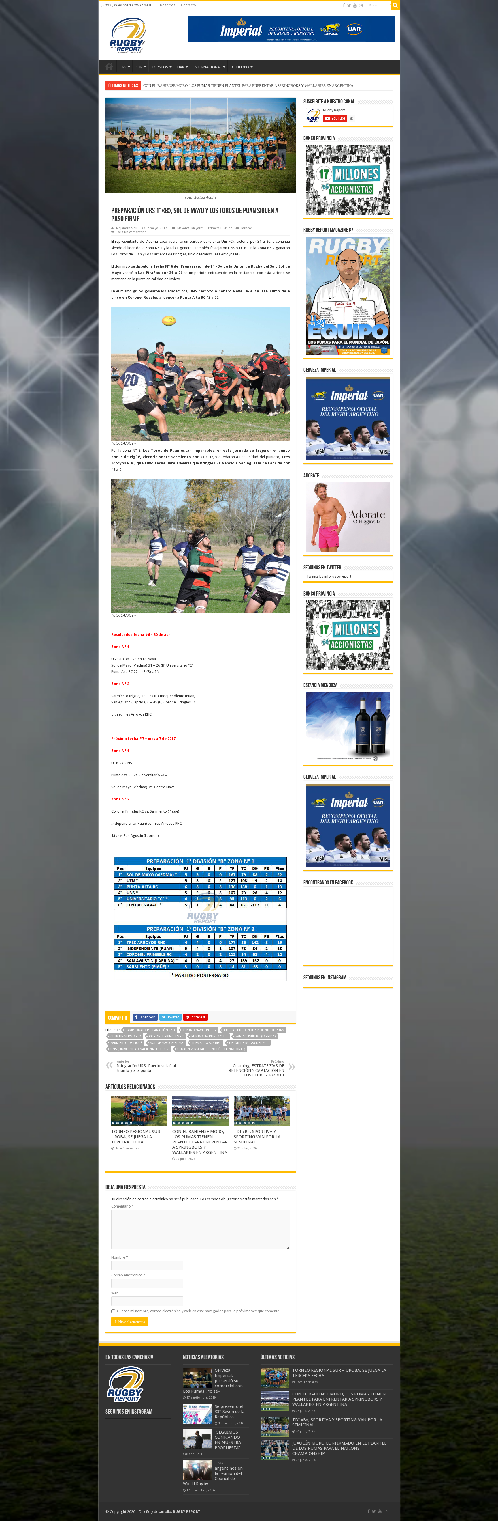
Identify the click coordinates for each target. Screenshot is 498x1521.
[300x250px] (348, 727)
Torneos (247, 228)
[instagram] (361, 5)
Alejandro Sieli (126, 228)
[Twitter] (349, 5)
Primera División (220, 228)
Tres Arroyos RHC (206, 1043)
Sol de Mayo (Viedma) (167, 1043)
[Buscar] (395, 5)
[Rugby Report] (127, 34)
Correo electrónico (128, 1275)
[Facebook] (344, 5)
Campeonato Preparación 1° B (150, 1030)
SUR (139, 67)
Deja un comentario (131, 232)
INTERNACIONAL (207, 67)
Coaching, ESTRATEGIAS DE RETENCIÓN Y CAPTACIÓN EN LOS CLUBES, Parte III (256, 1068)
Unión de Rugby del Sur (249, 1043)
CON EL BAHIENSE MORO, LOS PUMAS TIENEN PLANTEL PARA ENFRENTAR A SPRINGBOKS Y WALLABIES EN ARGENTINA (199, 1142)
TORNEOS (160, 67)
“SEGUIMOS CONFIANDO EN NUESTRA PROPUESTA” (228, 1439)
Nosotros (167, 5)
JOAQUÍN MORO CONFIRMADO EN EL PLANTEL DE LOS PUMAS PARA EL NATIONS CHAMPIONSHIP (227, 85)
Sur (236, 228)
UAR (180, 67)
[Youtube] (355, 5)
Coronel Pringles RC (166, 1036)
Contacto (188, 5)
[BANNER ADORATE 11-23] (348, 517)
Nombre (119, 1257)
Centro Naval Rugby (199, 1030)
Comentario (122, 1206)
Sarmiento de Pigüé (126, 1043)
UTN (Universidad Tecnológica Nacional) (211, 1049)
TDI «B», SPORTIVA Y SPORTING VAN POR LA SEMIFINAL (257, 1137)
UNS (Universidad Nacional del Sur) (139, 1049)
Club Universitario (125, 1036)
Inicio (108, 66)
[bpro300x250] (348, 179)
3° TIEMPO (240, 67)
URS (123, 67)
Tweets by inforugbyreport (328, 576)
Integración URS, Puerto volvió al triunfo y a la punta (146, 1066)
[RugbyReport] (291, 28)
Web (115, 1293)
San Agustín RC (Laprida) (255, 1036)
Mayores (183, 228)
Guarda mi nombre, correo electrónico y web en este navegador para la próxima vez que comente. (198, 1311)
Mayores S (198, 228)
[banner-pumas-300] (348, 418)
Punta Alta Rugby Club (209, 1036)
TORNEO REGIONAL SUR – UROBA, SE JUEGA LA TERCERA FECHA (137, 1137)
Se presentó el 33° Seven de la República (229, 1411)
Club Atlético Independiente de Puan (254, 1030)
